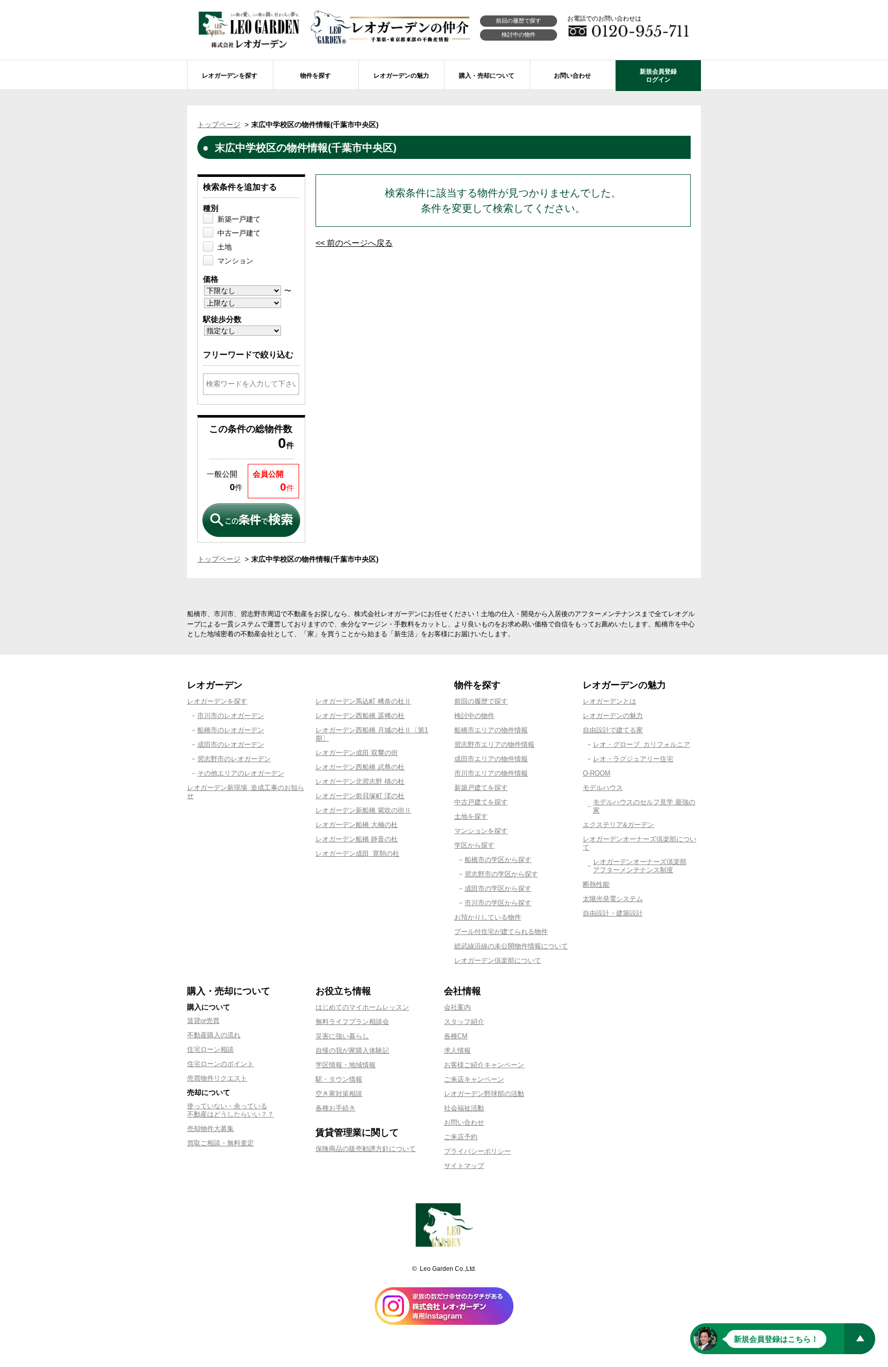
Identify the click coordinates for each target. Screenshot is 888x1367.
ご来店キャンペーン (474, 1079)
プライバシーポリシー (477, 1151)
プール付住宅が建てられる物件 (501, 932)
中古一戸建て (239, 233)
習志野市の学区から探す (501, 874)
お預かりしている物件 (487, 917)
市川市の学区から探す (498, 903)
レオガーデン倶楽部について (497, 960)
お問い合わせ (464, 1122)
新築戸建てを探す (481, 788)
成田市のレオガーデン (230, 744)
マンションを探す (481, 831)
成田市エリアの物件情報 (491, 759)
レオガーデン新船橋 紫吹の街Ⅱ (363, 810)
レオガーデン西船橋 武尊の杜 (360, 767)
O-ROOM (596, 773)
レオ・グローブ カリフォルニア (641, 744)
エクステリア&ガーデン (618, 825)
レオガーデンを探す (217, 701)
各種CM (456, 1036)
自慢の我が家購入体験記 (352, 1050)
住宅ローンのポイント (220, 1064)
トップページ (218, 124)
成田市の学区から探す (498, 888)
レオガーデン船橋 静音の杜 (357, 839)
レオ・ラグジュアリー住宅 (633, 759)
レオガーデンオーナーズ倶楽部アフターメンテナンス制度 (640, 866)
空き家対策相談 (339, 1094)
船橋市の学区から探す (498, 860)
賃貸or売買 (203, 1020)
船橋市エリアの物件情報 (491, 730)
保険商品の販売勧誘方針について (366, 1149)
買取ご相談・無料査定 (220, 1143)
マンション (235, 261)
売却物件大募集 (210, 1128)
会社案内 (457, 1007)
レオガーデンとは (609, 701)
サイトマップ (464, 1166)
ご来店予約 (460, 1137)
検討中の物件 (518, 34)
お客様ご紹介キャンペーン (484, 1065)
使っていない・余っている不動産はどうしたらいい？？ (230, 1110)
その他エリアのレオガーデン (240, 773)
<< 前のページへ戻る (354, 243)
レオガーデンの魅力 (613, 716)
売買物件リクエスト (217, 1078)
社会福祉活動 (464, 1108)
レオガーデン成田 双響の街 (357, 753)
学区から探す (474, 845)
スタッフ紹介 (464, 1022)
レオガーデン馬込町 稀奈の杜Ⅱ (363, 701)
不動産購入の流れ (213, 1035)
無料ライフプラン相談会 (352, 1022)
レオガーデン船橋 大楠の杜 (357, 825)
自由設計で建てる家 (613, 730)
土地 (224, 247)
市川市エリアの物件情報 (491, 773)
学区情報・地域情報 (346, 1065)
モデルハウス (603, 788)
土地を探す (471, 816)
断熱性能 (596, 884)
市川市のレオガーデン (230, 716)
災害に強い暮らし (342, 1036)
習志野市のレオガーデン (234, 759)
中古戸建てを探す (481, 802)
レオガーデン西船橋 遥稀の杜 (360, 716)
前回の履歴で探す (518, 20)
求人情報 (457, 1050)
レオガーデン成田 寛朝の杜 (357, 853)
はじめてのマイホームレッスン (362, 1007)
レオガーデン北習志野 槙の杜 (360, 781)
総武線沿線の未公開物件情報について (511, 946)
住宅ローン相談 (210, 1049)
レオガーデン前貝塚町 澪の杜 (360, 796)
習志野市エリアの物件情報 (494, 744)
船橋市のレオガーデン (230, 730)
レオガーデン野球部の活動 (484, 1094)
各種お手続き (336, 1108)
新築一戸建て (239, 219)
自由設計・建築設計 (613, 913)
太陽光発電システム (613, 899)
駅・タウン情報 (339, 1079)
